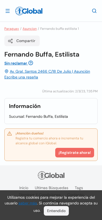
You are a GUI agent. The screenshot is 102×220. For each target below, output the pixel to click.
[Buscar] (94, 10)
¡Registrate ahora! (74, 152)
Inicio (23, 187)
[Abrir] (7, 10)
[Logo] (28, 10)
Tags (79, 187)
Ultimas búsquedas (51, 187)
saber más (27, 203)
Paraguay (11, 29)
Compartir (25, 40)
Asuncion (30, 29)
